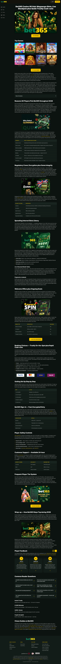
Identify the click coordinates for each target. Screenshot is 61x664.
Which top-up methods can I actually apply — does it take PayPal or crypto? (44, 586)
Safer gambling (17, 435)
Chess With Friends (45, 650)
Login (52, 1)
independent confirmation (51, 553)
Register (57, 1)
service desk (20, 455)
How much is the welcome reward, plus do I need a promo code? (45, 580)
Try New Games (35, 70)
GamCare (23, 448)
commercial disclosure (45, 136)
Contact (10, 648)
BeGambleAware (29, 448)
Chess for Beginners (45, 648)
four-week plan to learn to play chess (36, 626)
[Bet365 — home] (4, 2)
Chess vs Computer (45, 647)
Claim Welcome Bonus (36, 339)
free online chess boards (25, 627)
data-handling (20, 197)
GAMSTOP (36, 448)
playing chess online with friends (35, 629)
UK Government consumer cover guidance (48, 554)
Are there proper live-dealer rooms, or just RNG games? (24, 586)
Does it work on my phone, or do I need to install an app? (45, 591)
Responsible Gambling (34, 644)
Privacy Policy (22, 644)
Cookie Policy (22, 645)
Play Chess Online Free (46, 645)
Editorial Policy (11, 645)
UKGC (21, 169)
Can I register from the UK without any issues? (23, 596)
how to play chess (32, 625)
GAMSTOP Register (34, 647)
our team (32, 74)
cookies (51, 411)
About (10, 644)
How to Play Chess (45, 644)
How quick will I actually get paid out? (23, 590)
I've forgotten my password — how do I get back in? (45, 596)
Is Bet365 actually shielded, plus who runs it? (24, 580)
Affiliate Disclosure (12, 647)
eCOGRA (43, 172)
